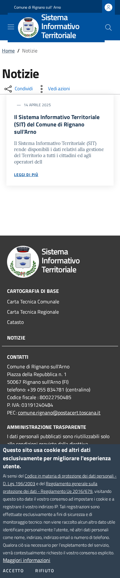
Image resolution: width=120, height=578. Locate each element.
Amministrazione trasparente (46, 427)
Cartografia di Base (33, 291)
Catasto (15, 322)
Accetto (13, 570)
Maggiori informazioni (26, 560)
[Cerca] (108, 27)
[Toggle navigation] (11, 27)
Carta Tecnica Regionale (33, 312)
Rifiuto (44, 570)
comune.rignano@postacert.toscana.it (59, 412)
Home (8, 50)
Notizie (16, 337)
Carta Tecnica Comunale (33, 301)
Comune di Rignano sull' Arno (37, 7)
